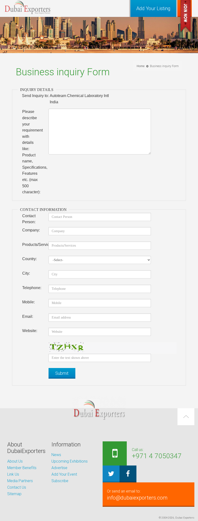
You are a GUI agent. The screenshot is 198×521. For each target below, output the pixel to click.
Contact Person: (28, 219)
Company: (31, 230)
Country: (29, 259)
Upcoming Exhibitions (69, 461)
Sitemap (14, 494)
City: (26, 273)
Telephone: (31, 288)
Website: (29, 331)
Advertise (59, 467)
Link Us (13, 474)
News (56, 454)
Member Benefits (21, 467)
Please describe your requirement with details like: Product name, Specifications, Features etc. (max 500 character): (33, 152)
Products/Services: (33, 245)
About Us (15, 461)
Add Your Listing (153, 8)
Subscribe (59, 481)
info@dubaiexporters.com (137, 495)
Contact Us (16, 487)
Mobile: (28, 302)
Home (141, 66)
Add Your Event (64, 474)
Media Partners (20, 481)
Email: (27, 316)
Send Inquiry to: (35, 96)
